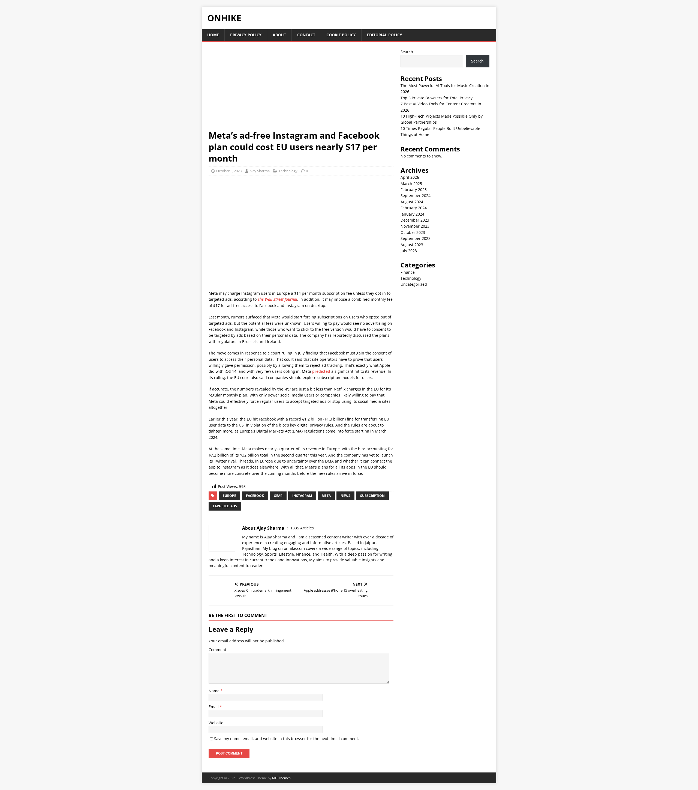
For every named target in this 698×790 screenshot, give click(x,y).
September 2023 (416, 238)
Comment (217, 649)
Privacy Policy (245, 34)
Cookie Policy (341, 34)
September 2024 (416, 195)
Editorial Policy (384, 34)
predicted (321, 371)
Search (407, 51)
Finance (408, 272)
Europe (229, 495)
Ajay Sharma (259, 170)
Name (215, 690)
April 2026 (410, 177)
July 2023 (409, 250)
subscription (372, 495)
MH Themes (281, 778)
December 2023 (415, 220)
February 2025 (414, 189)
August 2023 (412, 244)
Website (216, 722)
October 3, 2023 (229, 170)
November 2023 (415, 226)
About (279, 34)
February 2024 (414, 207)
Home (213, 34)
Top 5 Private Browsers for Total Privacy (437, 97)
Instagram (302, 495)
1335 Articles (302, 527)
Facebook (255, 495)
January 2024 (412, 214)
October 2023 (413, 232)
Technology (288, 170)
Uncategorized (414, 284)
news (345, 495)
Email (214, 706)
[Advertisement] (301, 89)
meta (326, 495)
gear (278, 495)
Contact (306, 34)
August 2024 (412, 201)
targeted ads (225, 506)
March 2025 (411, 183)
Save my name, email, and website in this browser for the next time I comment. (286, 738)
